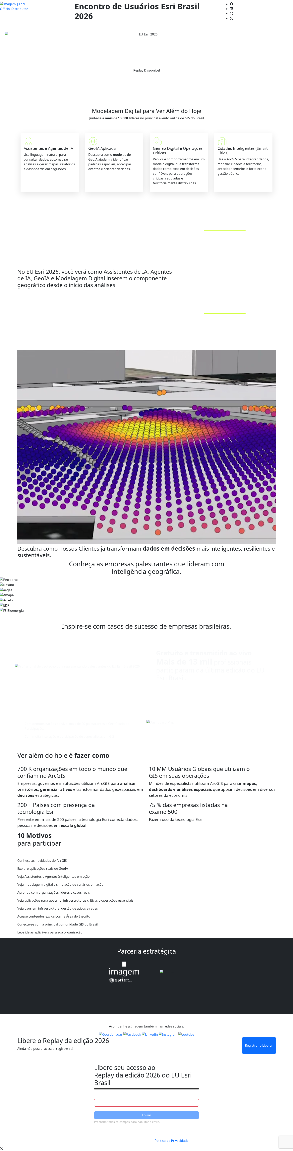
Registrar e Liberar (259, 1045)
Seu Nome (102, 1095)
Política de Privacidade (172, 1140)
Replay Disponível (146, 70)
